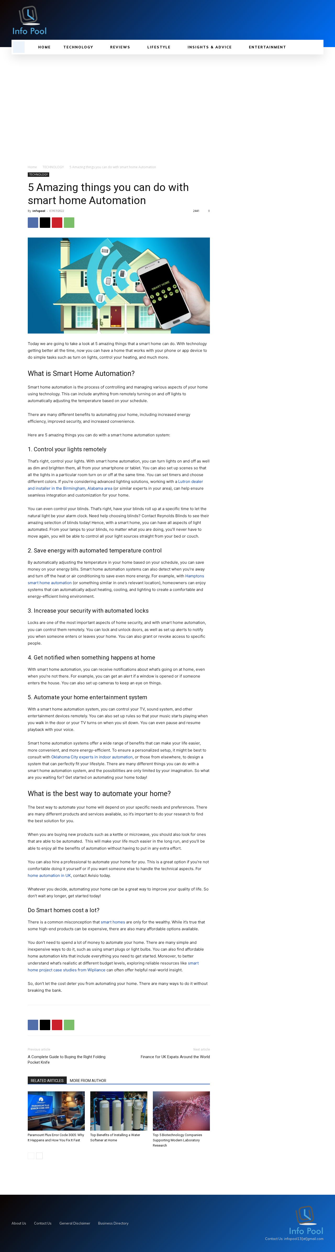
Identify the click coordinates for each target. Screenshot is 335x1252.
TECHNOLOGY (53, 167)
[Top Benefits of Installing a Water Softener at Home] (118, 1111)
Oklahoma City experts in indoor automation (92, 756)
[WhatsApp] (69, 222)
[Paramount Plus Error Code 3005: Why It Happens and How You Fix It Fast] (56, 1111)
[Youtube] (320, 20)
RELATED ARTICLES (47, 1081)
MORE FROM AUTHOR (88, 1081)
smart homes (113, 922)
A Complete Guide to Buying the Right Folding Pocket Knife (66, 1059)
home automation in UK (49, 875)
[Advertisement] (167, 106)
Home (32, 167)
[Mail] (302, 20)
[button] (19, 47)
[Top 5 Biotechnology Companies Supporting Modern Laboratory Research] (181, 1111)
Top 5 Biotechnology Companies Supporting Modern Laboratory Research (177, 1140)
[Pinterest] (57, 222)
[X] (311, 20)
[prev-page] (31, 1156)
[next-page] (39, 1156)
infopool (38, 211)
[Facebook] (33, 222)
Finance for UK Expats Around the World (175, 1056)
